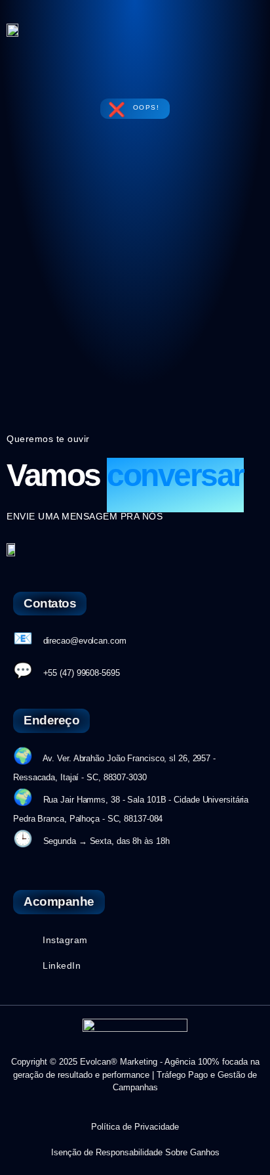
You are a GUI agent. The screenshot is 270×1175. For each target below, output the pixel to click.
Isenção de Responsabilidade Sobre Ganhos (135, 1152)
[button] (244, 29)
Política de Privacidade (135, 1127)
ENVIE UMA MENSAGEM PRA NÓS (85, 516)
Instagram (65, 940)
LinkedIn (62, 965)
